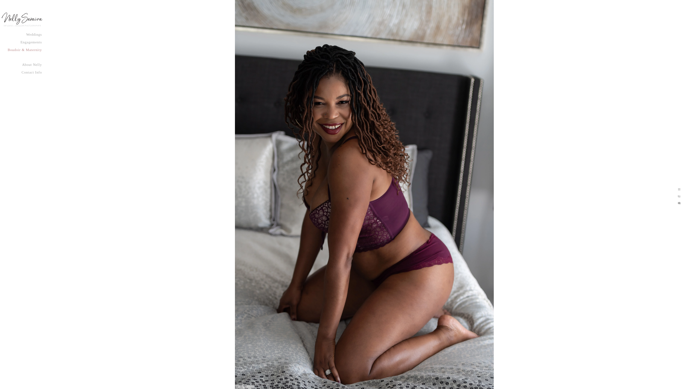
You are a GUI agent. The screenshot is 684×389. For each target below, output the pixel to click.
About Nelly (32, 65)
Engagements (31, 42)
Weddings (34, 34)
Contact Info (32, 72)
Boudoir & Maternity (25, 50)
